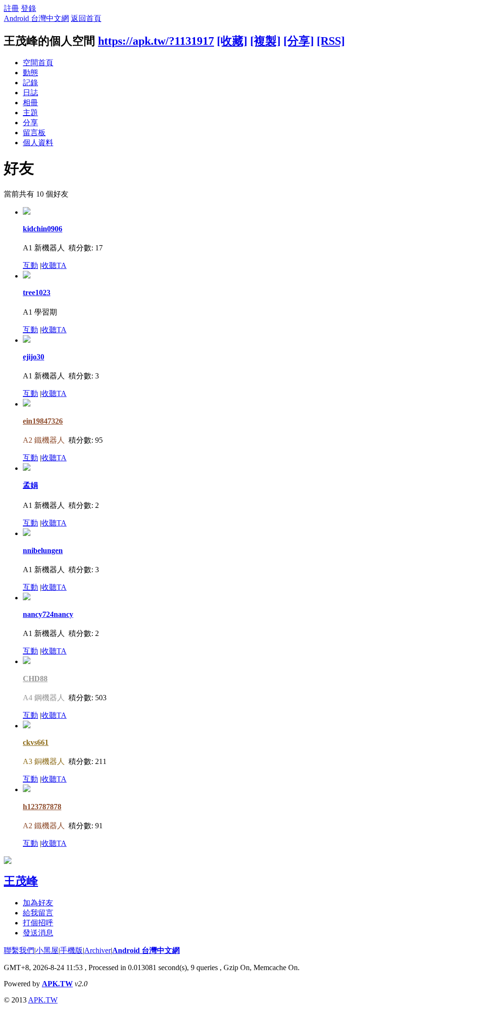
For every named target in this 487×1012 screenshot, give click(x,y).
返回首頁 (86, 18)
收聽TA (54, 265)
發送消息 (38, 933)
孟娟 (30, 485)
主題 (30, 113)
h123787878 (42, 807)
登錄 (28, 8)
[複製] (265, 41)
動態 (30, 73)
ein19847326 (43, 421)
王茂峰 (21, 881)
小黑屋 (47, 950)
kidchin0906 (42, 229)
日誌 (30, 93)
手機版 (71, 950)
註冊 (11, 8)
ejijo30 (33, 357)
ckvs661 (36, 742)
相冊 (30, 103)
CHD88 (35, 679)
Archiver (97, 950)
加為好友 (38, 903)
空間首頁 (38, 63)
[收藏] (232, 41)
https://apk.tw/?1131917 (156, 41)
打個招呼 (38, 923)
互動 (30, 265)
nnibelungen (43, 550)
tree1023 (36, 292)
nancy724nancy (48, 614)
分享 (30, 123)
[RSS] (331, 41)
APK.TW (57, 984)
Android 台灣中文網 (36, 18)
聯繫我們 (19, 950)
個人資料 (38, 143)
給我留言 (38, 913)
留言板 (34, 133)
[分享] (298, 41)
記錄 (30, 83)
